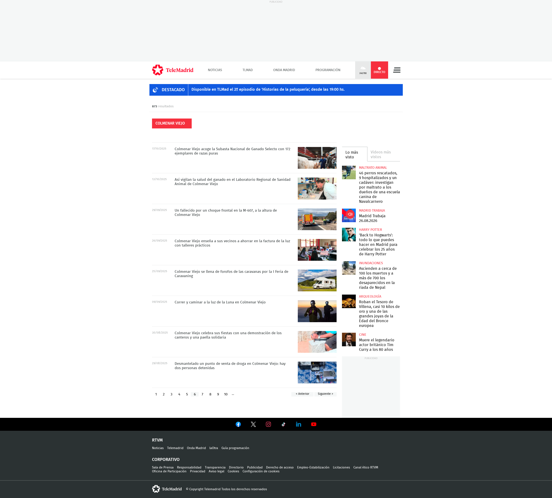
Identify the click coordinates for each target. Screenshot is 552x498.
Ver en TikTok (283, 425)
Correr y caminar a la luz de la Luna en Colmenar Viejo (317, 311)
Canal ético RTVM (365, 467)
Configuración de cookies (261, 471)
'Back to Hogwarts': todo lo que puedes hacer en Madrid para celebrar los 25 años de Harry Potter (349, 234)
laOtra (213, 448)
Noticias (215, 70)
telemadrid (167, 489)
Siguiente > (325, 393)
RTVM (157, 440)
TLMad (248, 70)
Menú (396, 70)
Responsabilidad (189, 467)
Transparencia (215, 467)
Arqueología (370, 296)
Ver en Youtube (313, 424)
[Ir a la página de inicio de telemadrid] (172, 70)
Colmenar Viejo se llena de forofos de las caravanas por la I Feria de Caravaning (317, 280)
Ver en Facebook (238, 425)
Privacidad (197, 471)
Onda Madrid (284, 70)
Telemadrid (175, 448)
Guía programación (235, 448)
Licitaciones (341, 467)
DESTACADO (173, 90)
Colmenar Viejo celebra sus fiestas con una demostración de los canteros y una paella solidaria (317, 342)
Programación (327, 70)
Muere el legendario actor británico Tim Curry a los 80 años (349, 339)
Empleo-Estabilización (313, 467)
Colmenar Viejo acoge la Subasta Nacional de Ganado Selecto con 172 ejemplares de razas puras (317, 158)
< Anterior (302, 393)
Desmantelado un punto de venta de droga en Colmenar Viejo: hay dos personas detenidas (317, 372)
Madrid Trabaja (372, 210)
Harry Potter (370, 229)
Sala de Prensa (163, 467)
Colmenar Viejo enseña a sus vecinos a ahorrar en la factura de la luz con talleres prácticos (317, 250)
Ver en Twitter (253, 425)
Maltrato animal (373, 167)
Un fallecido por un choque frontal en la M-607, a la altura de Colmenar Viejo (317, 219)
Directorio (236, 467)
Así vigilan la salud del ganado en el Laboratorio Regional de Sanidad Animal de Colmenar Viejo (317, 188)
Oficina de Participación (169, 471)
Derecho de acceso (280, 467)
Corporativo (166, 459)
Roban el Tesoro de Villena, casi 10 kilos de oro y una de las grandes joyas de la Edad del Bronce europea (349, 301)
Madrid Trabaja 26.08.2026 (349, 215)
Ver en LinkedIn (298, 424)
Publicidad (255, 467)
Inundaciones (371, 263)
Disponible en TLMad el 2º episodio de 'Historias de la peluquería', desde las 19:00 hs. (268, 90)
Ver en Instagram (268, 424)
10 (225, 394)
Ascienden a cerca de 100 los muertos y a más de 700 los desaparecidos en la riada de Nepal (349, 268)
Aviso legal (216, 471)
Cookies (233, 471)
